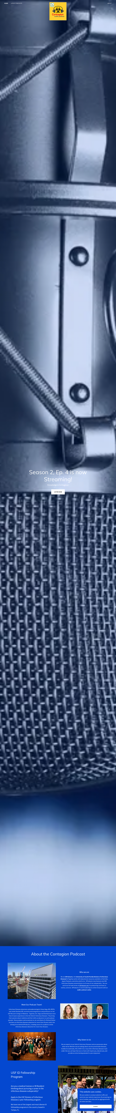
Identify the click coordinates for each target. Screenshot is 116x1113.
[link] (58, 3)
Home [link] (6, 3)
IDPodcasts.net (84, 985)
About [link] (109, 3)
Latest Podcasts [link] (16, 3)
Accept (96, 1106)
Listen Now (58, 492)
